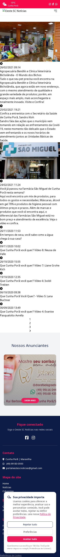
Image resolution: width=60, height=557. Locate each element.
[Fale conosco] (56, 4)
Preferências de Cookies (11, 555)
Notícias (7, 487)
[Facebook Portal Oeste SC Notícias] (53, 4)
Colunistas (8, 491)
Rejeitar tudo (30, 524)
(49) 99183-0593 (14, 463)
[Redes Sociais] (26, 437)
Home (6, 483)
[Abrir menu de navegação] (55, 11)
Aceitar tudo (30, 539)
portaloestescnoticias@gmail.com (24, 468)
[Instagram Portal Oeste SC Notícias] (50, 4)
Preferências (30, 531)
